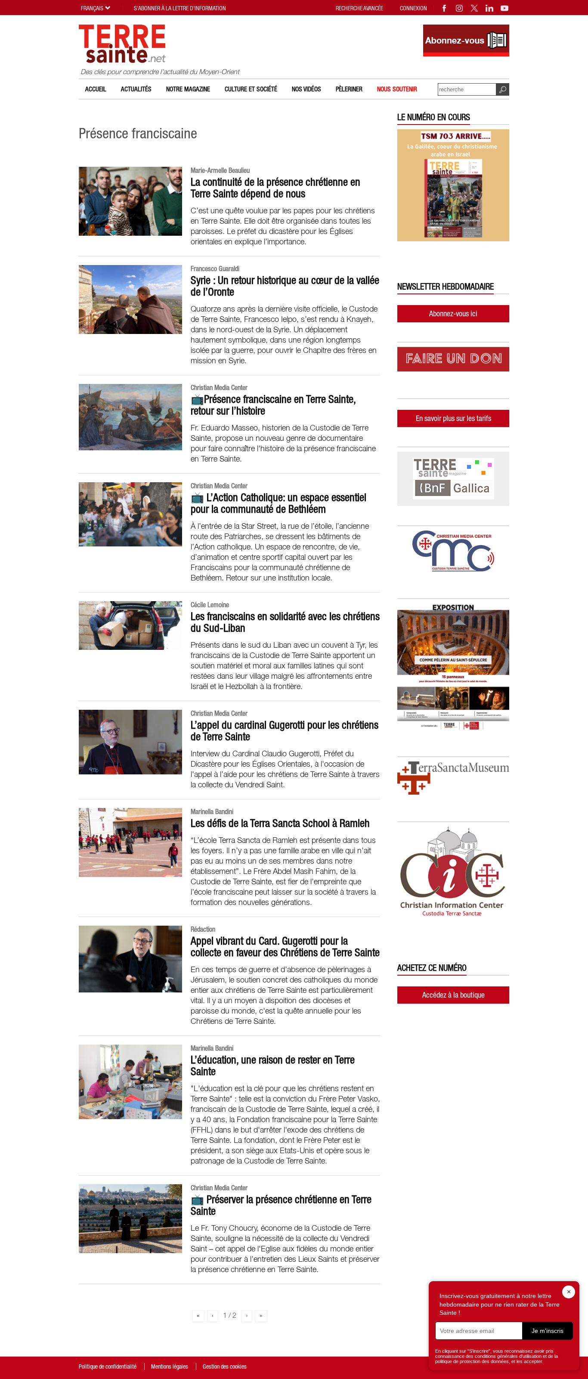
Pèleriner (349, 89)
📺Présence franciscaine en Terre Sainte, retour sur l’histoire (273, 405)
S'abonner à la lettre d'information (180, 8)
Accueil (95, 89)
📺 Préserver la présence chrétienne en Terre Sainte (281, 1205)
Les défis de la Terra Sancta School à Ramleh (280, 823)
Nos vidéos (306, 89)
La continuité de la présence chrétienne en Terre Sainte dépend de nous (275, 188)
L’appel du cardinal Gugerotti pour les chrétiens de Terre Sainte (284, 731)
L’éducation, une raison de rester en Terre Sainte (273, 1065)
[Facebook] (444, 8)
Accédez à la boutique (453, 994)
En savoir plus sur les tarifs (453, 418)
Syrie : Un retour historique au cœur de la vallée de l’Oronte (285, 286)
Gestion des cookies (225, 1366)
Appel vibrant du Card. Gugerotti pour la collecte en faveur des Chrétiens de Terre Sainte (285, 946)
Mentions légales (169, 1366)
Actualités (136, 89)
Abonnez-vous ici (453, 313)
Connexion (413, 8)
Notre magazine (188, 89)
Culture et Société (251, 89)
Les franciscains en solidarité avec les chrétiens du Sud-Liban (285, 622)
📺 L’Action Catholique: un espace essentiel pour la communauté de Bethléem (278, 503)
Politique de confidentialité (107, 1366)
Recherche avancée (359, 8)
